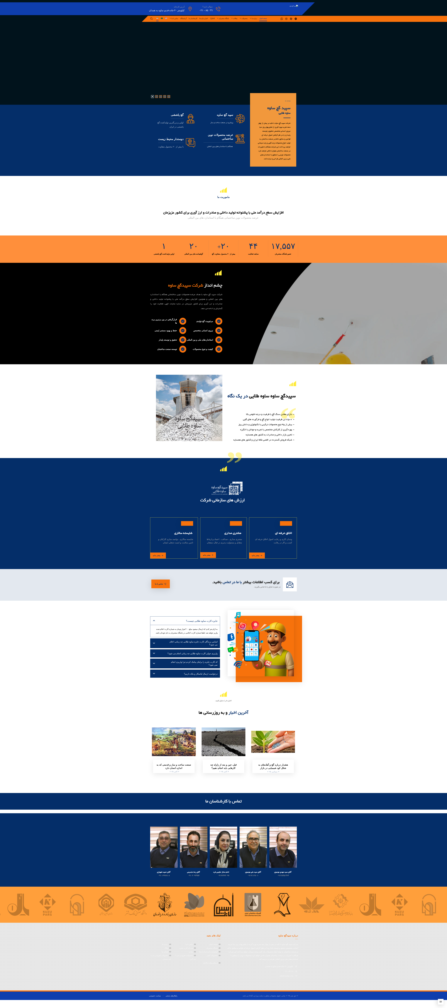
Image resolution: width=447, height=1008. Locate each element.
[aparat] (291, 19)
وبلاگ (166, 948)
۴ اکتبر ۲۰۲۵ (224, 772)
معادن (191, 952)
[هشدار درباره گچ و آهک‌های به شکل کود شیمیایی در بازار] (273, 741)
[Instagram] (286, 19)
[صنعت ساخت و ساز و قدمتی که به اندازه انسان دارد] (174, 741)
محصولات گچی (212, 955)
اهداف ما (165, 952)
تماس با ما (189, 944)
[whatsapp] (281, 19)
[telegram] (295, 19)
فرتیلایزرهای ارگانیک (210, 963)
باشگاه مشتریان (212, 948)
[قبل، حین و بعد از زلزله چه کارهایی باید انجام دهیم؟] (223, 741)
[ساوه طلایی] (286, 6)
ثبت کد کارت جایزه (186, 948)
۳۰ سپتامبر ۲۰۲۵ (273, 772)
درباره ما (165, 944)
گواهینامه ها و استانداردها (208, 952)
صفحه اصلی (213, 944)
